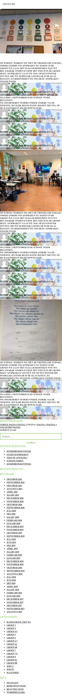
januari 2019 (13, 558)
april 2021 (12, 491)
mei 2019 (11, 545)
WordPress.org (16, 692)
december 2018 (15, 561)
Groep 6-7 (12, 640)
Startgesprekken (17, 454)
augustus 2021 (14, 488)
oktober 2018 (14, 567)
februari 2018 (14, 592)
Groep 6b (12, 647)
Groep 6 (11, 637)
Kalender (13, 672)
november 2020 (15, 501)
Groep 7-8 (12, 653)
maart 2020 (13, 517)
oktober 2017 (14, 605)
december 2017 (15, 599)
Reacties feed (15, 689)
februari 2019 (14, 554)
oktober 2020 (14, 504)
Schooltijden (15, 460)
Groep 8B (52, 94)
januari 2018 (13, 595)
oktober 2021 (14, 485)
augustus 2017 (14, 611)
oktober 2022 (14, 479)
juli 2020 (11, 510)
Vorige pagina (8, 424)
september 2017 (15, 608)
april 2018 (12, 586)
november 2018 (15, 564)
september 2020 (15, 507)
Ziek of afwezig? (17, 457)
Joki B (10, 669)
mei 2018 (11, 583)
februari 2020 (14, 520)
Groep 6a (12, 644)
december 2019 (15, 526)
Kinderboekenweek (19, 451)
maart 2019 (13, 551)
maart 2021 (13, 494)
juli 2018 (11, 576)
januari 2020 (13, 523)
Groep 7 (35, 244)
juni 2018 (11, 580)
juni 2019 (11, 542)
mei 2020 (11, 513)
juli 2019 (11, 539)
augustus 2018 (14, 573)
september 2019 (15, 536)
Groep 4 (11, 628)
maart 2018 (13, 589)
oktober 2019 (14, 532)
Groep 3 (11, 625)
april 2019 (12, 548)
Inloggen (12, 682)
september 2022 (15, 482)
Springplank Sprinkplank (23, 92)
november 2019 (15, 529)
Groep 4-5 (12, 631)
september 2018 (15, 570)
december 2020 (15, 498)
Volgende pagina (10, 427)
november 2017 (15, 602)
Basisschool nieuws (19, 622)
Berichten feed (16, 685)
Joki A (10, 666)
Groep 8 (11, 656)
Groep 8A (35, 391)
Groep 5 (11, 634)
